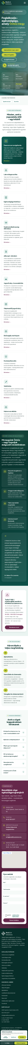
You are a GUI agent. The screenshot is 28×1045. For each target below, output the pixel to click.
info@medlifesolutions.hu (13, 837)
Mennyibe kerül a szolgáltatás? (9, 763)
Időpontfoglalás (9, 55)
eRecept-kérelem (6, 985)
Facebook (4, 1003)
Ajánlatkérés (5, 990)
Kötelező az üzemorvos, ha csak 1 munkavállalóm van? (12, 732)
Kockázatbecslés (6, 960)
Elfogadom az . (15, 915)
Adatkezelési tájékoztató (8, 1001)
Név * (4, 882)
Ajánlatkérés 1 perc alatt (11, 50)
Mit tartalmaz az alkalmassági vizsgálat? (11, 755)
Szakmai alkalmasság (7, 973)
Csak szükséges (5, 1037)
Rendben (22, 1037)
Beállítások (13, 1037)
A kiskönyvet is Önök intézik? (10, 772)
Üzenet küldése (14, 920)
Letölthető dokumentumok (8, 993)
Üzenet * (5, 903)
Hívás (7, 1043)
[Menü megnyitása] (24, 2)
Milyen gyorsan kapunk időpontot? (10, 747)
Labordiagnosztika (6, 957)
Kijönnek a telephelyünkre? (12, 739)
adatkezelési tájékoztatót (15, 915)
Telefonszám (6, 889)
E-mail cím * (6, 896)
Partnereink (4, 995)
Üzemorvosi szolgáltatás (8, 954)
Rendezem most (14, 627)
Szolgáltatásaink (9, 59)
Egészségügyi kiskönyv (8, 976)
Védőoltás (4, 968)
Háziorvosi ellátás (6, 965)
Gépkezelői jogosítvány (8, 970)
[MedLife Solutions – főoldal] (6, 2)
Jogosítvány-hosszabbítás (8, 978)
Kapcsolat (4, 998)
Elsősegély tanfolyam (7, 962)
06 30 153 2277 (10, 819)
